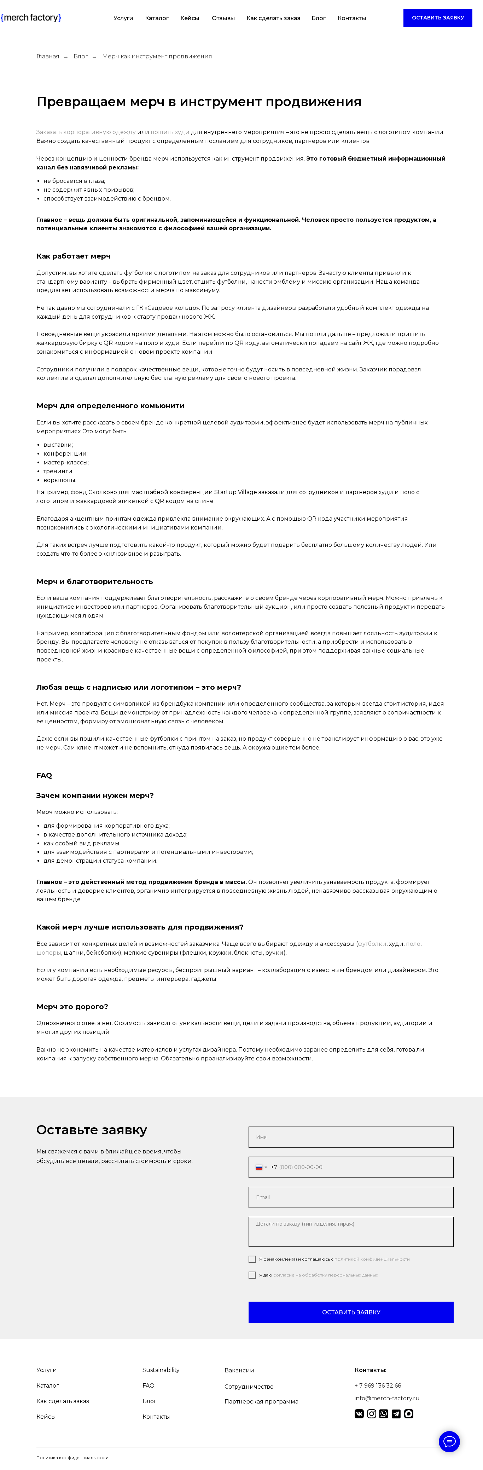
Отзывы (223, 18)
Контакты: (370, 1370)
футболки (372, 944)
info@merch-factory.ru (387, 1398)
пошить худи (170, 132)
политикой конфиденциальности (372, 1259)
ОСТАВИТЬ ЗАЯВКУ (351, 1312)
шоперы (48, 952)
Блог (319, 18)
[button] (437, 18)
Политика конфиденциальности (72, 1457)
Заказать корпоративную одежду (86, 132)
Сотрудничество (249, 1386)
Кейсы (189, 18)
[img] (31, 18)
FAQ (148, 1385)
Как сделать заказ (273, 18)
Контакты (352, 18)
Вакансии (239, 1370)
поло (413, 944)
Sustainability (161, 1370)
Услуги (123, 18)
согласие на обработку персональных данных (325, 1275)
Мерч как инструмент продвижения (157, 56)
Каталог (157, 18)
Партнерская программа (261, 1401)
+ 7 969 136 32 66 (378, 1385)
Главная (47, 56)
